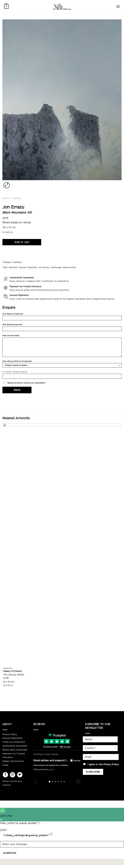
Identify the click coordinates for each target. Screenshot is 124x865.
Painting (17, 198)
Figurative (32, 267)
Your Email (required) (12, 324)
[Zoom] (7, 185)
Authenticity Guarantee (14, 746)
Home (5, 198)
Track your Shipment (13, 742)
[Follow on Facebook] (5, 775)
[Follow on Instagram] (12, 775)
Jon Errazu (44, 267)
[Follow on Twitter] (19, 775)
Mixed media (69, 267)
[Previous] (4, 697)
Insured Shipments (12, 738)
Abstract (13, 267)
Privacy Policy (9, 734)
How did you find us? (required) (17, 361)
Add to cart (21, 242)
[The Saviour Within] (62, 544)
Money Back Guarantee (14, 750)
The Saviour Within (13, 675)
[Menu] (118, 6)
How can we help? (10, 335)
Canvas (22, 267)
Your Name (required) (12, 314)
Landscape (56, 267)
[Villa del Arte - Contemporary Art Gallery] (62, 6)
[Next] (14, 183)
